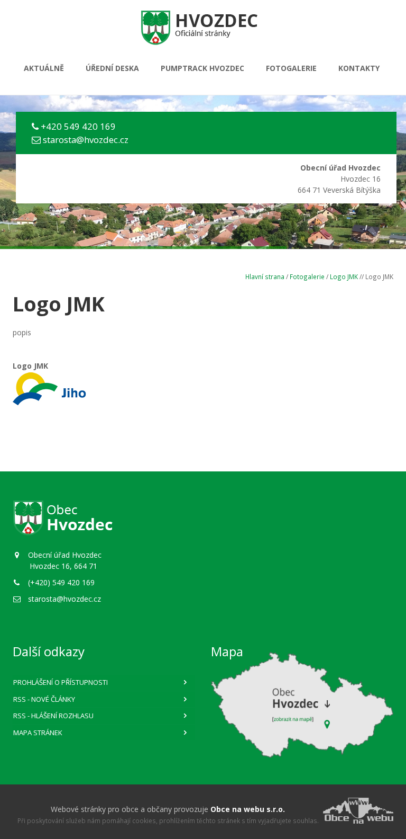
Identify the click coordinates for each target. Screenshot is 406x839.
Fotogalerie (291, 68)
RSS (44, 699)
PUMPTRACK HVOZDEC (202, 68)
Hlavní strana (264, 276)
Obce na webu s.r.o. (247, 809)
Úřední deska (112, 68)
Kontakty (359, 68)
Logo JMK (344, 276)
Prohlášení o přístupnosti (60, 682)
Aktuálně (44, 68)
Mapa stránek (37, 732)
